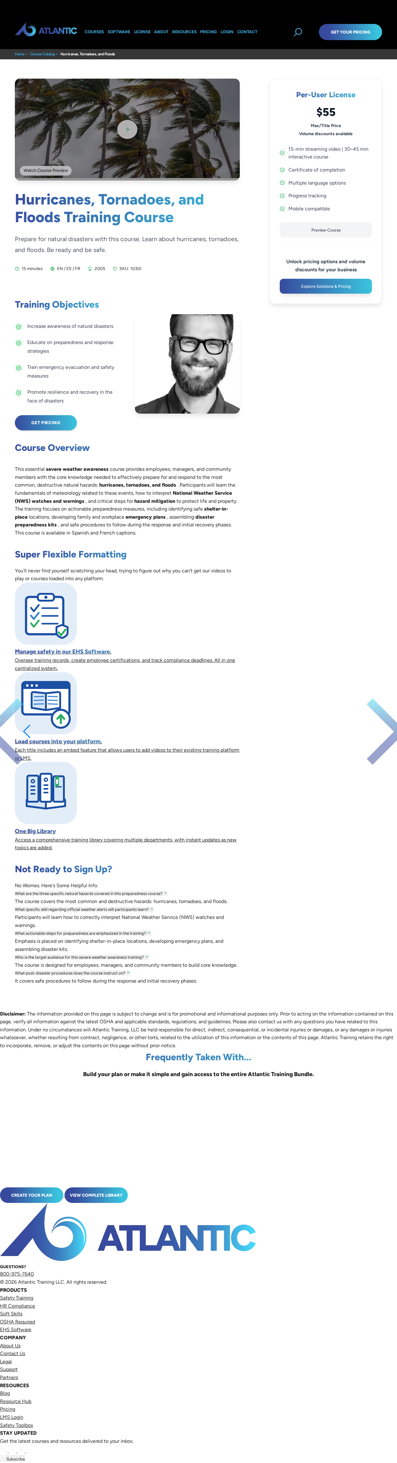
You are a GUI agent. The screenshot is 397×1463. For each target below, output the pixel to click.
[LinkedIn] (4, 1451)
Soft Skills (11, 1314)
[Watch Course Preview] (127, 129)
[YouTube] (29, 1451)
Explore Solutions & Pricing (326, 286)
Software (119, 31)
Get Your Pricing (350, 32)
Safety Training (16, 1298)
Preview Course (326, 229)
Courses (94, 31)
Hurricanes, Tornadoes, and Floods (87, 54)
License (142, 31)
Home (20, 54)
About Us (10, 1346)
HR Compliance (17, 1306)
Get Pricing (45, 422)
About (161, 31)
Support (9, 1369)
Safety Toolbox (16, 1425)
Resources (184, 31)
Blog (5, 1393)
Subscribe (15, 1458)
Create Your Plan (31, 1195)
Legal (6, 1361)
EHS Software (15, 1329)
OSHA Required (17, 1322)
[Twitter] (21, 1451)
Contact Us (12, 1353)
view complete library (96, 1195)
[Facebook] (13, 1451)
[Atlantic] (46, 32)
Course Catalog (42, 54)
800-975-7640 (17, 1274)
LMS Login (11, 1417)
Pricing (7, 1409)
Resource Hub (15, 1401)
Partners (9, 1377)
